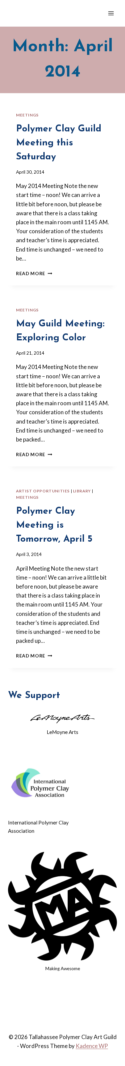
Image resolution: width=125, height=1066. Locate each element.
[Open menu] (111, 13)
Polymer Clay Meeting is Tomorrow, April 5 (54, 525)
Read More (34, 273)
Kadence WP (92, 1045)
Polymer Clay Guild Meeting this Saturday (58, 143)
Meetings (27, 114)
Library (82, 490)
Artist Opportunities (43, 490)
